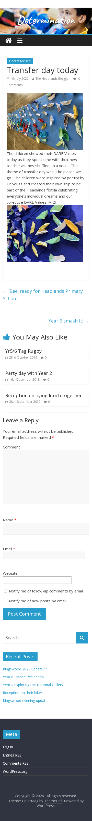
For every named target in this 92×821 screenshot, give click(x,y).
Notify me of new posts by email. (38, 600)
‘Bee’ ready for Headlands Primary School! (43, 294)
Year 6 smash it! (69, 321)
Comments (16, 763)
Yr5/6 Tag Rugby (23, 351)
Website (10, 573)
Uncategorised (20, 61)
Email (9, 548)
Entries (12, 755)
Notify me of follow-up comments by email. (46, 590)
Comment (11, 446)
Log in (8, 747)
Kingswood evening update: (25, 700)
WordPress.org (15, 771)
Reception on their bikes (23, 692)
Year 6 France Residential (23, 676)
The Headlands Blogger (53, 78)
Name (9, 519)
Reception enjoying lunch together (43, 395)
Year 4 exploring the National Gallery (33, 684)
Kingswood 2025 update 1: (25, 669)
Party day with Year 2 (28, 373)
